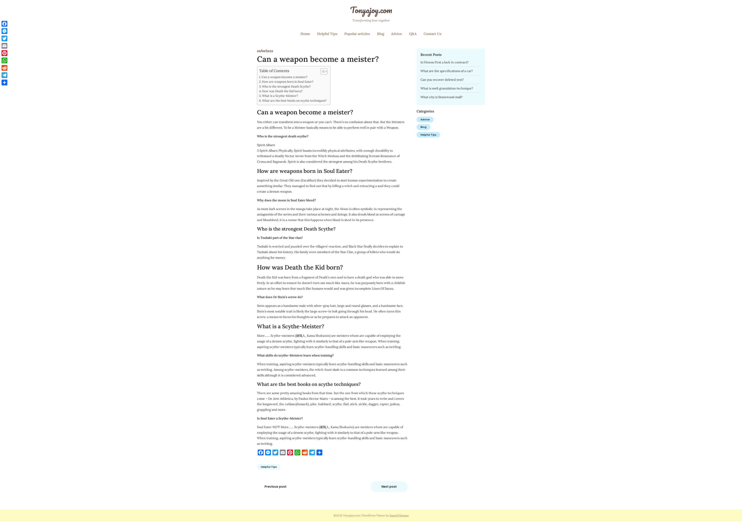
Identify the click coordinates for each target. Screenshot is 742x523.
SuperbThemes (399, 515)
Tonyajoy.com (371, 10)
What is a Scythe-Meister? (280, 96)
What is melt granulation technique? (446, 88)
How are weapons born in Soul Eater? (287, 81)
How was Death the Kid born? (282, 91)
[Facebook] (4, 23)
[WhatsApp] (4, 60)
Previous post (275, 486)
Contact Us (433, 33)
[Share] (4, 82)
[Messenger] (4, 31)
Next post (389, 486)
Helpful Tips (327, 33)
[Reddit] (4, 67)
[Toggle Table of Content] (322, 71)
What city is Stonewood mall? (441, 97)
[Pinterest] (4, 53)
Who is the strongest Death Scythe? (286, 86)
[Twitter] (4, 38)
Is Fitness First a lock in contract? (444, 62)
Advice (396, 33)
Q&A (413, 33)
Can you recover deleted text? (442, 80)
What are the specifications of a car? (446, 71)
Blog (380, 33)
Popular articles (357, 33)
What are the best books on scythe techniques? (294, 100)
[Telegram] (4, 75)
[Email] (4, 45)
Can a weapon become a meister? (284, 77)
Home (305, 33)
